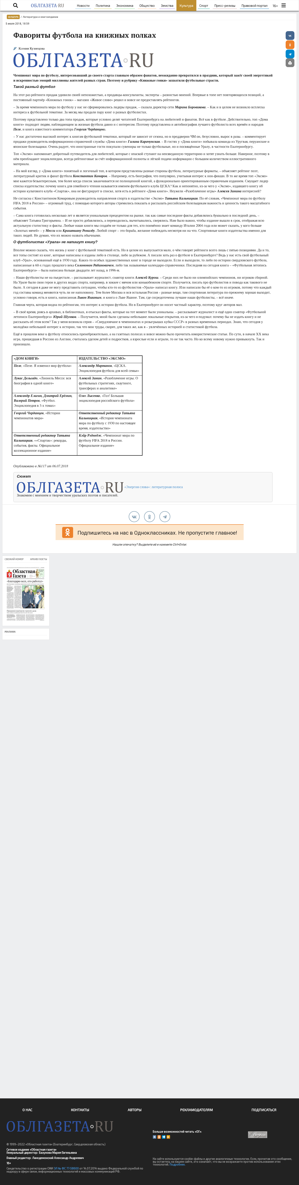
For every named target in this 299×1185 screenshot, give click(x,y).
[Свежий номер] (26, 594)
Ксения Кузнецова (32, 48)
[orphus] (257, 1134)
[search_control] (15, 5)
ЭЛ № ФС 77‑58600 (66, 1168)
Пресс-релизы (224, 5)
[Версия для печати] (290, 62)
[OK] (159, 1137)
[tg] (164, 516)
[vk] (134, 516)
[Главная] (47, 5)
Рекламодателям (196, 1110)
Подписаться (264, 1110)
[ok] (149, 516)
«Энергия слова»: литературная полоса (153, 486)
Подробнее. (177, 1164)
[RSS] (168, 1137)
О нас (27, 1110)
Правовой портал (254, 5)
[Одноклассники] (290, 44)
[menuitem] (83, 5)
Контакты (80, 1110)
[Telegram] (290, 54)
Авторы (135, 1110)
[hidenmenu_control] (283, 5)
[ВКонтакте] (290, 35)
